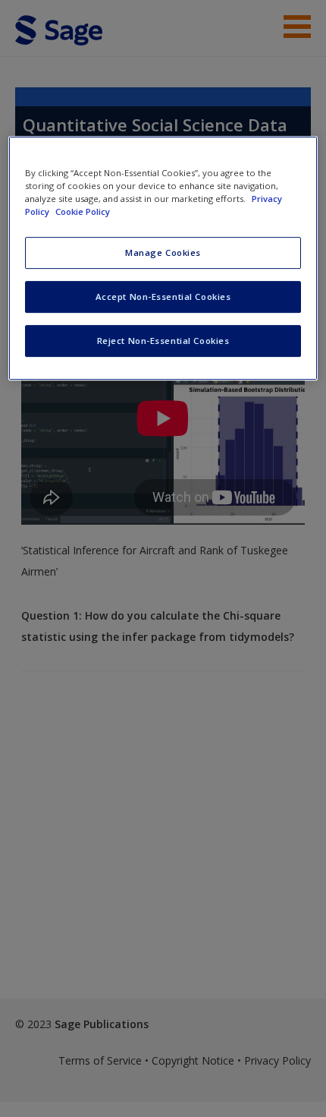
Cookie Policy (82, 211)
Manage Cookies (163, 252)
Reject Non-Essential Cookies (163, 340)
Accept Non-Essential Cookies (163, 296)
